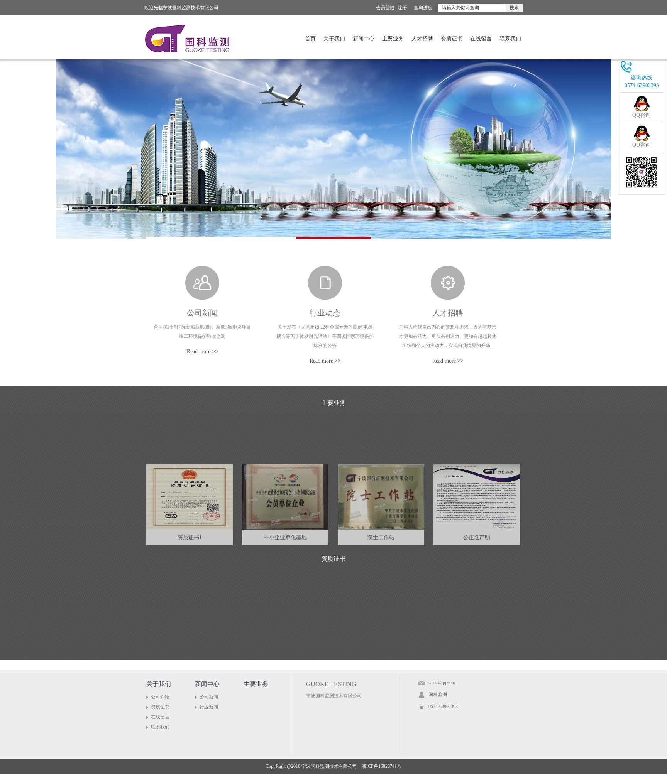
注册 (402, 7)
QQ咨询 (641, 115)
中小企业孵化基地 (285, 537)
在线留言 (481, 39)
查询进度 (423, 7)
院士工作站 (380, 537)
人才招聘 (422, 39)
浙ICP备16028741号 (381, 766)
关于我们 (334, 39)
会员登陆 (385, 7)
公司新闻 (202, 313)
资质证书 (451, 39)
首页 (310, 39)
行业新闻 (209, 707)
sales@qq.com (441, 682)
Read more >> (202, 351)
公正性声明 (476, 537)
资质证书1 (190, 537)
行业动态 (325, 313)
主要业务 (393, 39)
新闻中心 (363, 39)
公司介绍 (160, 697)
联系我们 (510, 39)
